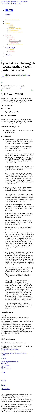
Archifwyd (12, 27)
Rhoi (19, 3)
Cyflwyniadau (5, 3)
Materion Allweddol (15, 28)
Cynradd (9, 23)
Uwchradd (9, 35)
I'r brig (3, 372)
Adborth (13, 3)
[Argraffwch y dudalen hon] (10, 349)
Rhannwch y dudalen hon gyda (13, 86)
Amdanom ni (23, 1)
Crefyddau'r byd (13, 30)
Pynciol (11, 25)
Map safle (3, 380)
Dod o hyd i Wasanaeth (12, 20)
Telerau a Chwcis (6, 369)
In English (8, 55)
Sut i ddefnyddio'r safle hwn (9, 1)
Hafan (9, 10)
